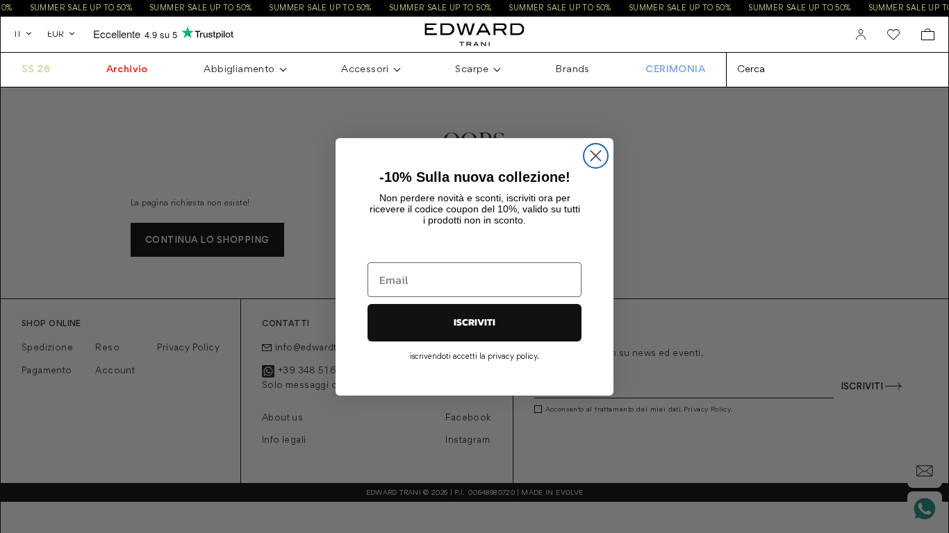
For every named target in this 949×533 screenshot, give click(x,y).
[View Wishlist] (893, 35)
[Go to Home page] (474, 34)
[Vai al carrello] (928, 34)
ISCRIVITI (474, 322)
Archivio (127, 69)
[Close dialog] (596, 156)
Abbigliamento (239, 69)
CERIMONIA (675, 69)
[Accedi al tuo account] (861, 35)
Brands (572, 69)
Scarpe (471, 69)
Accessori (365, 69)
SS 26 (36, 69)
